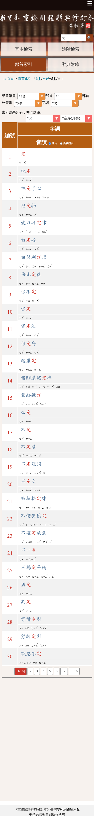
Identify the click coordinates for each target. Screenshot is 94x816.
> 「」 (33, 78)
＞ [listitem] (64, 671)
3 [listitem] (37, 671)
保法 (28, 326)
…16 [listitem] (74, 671)
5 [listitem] (50, 671)
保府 (28, 343)
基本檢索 (23, 49)
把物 (28, 205)
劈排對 (31, 619)
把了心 (31, 188)
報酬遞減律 (36, 378)
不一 (28, 550)
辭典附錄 (70, 64)
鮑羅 (28, 360)
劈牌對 (31, 636)
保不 (28, 291)
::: (4, 78)
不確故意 (34, 533)
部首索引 (23, 64)
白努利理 (34, 257)
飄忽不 (31, 653)
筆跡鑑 (31, 395)
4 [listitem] (43, 671)
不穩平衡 (34, 567)
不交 (28, 481)
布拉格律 (34, 498)
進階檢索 (70, 49)
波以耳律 (34, 222)
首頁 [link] (10, 78)
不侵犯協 (34, 515)
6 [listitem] (56, 671)
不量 (28, 446)
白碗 (28, 240)
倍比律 (31, 274)
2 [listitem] (30, 671)
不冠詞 (31, 464)
